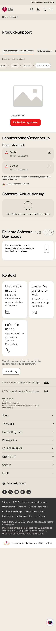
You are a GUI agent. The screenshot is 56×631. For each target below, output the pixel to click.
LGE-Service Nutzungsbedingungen (30, 502)
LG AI (5, 473)
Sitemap (6, 502)
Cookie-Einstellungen (12, 511)
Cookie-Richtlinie (37, 506)
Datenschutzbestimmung (14, 506)
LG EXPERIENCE (12, 448)
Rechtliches (31, 511)
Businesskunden (46, 2)
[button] (32, 9)
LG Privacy (40, 516)
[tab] (18, 51)
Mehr (46, 382)
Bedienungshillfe (24, 516)
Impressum (7, 516)
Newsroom (35, 2)
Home (5, 17)
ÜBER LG (7, 456)
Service (14, 17)
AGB (42, 511)
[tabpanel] (28, 160)
